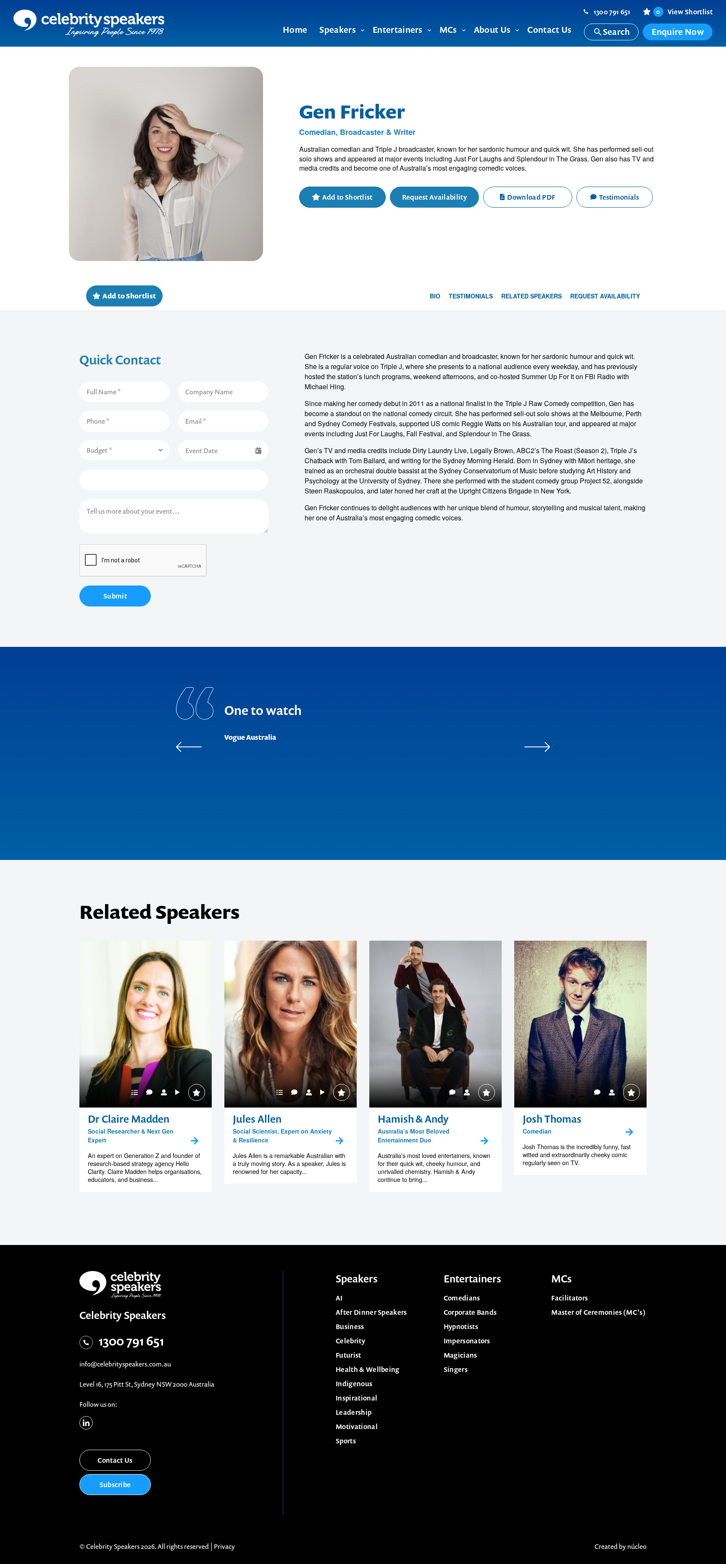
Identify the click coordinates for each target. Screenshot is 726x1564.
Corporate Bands (470, 1312)
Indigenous (354, 1383)
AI (339, 1298)
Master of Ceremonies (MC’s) (598, 1312)
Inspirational (356, 1398)
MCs (561, 1278)
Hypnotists (461, 1326)
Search (616, 31)
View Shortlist (684, 11)
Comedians (462, 1298)
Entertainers (472, 1278)
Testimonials (619, 197)
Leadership (353, 1412)
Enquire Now (678, 31)
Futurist (348, 1355)
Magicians (460, 1355)
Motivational (357, 1426)
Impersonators (467, 1340)
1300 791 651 (612, 11)
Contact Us (114, 1460)
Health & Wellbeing (368, 1369)
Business (350, 1326)
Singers (456, 1369)
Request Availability (434, 197)
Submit (115, 596)
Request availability (605, 296)
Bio (435, 296)
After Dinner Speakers (371, 1312)
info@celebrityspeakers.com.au (125, 1364)
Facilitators (569, 1298)
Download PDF (531, 197)
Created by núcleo (620, 1546)
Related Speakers (531, 296)
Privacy (224, 1546)
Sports (346, 1440)
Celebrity (350, 1340)
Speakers (357, 1278)
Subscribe (115, 1484)
